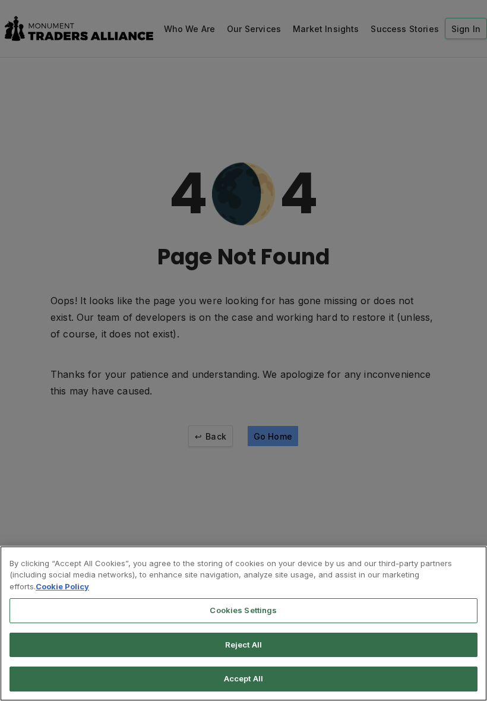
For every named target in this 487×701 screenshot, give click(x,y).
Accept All (243, 678)
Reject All (243, 644)
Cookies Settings (243, 610)
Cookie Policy (62, 586)
